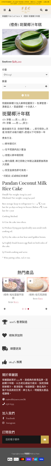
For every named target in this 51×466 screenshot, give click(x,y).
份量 (4, 69)
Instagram (10, 422)
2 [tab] (25, 309)
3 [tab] (28, 309)
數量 (4, 81)
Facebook (10, 418)
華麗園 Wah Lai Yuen (11, 16)
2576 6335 (9, 404)
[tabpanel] (13, 290)
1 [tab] (23, 309)
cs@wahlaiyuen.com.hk (15, 399)
